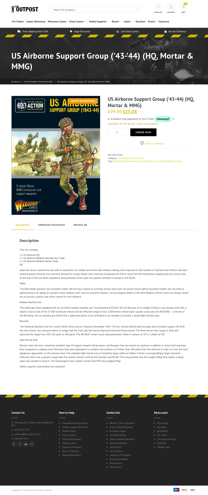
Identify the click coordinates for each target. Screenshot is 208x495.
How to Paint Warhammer (121, 427)
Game (127, 21)
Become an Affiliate (119, 459)
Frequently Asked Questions (75, 423)
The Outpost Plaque (166, 439)
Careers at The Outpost (120, 455)
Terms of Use (116, 467)
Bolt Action (118, 161)
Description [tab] (22, 224)
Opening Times (21, 438)
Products (15, 81)
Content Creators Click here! (75, 427)
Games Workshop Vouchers (122, 439)
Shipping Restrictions (71, 455)
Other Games (76, 21)
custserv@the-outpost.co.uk (28, 434)
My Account (162, 423)
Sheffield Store (69, 431)
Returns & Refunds (70, 451)
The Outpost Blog (118, 435)
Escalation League (118, 431)
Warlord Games (175, 161)
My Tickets (162, 435)
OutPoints (161, 443)
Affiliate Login (163, 447)
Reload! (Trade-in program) (122, 423)
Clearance (163, 21)
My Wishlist (162, 431)
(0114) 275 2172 (21, 429)
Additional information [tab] (51, 224)
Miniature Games (57, 21)
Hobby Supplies (97, 21)
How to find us (116, 451)
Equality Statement (118, 443)
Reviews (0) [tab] (80, 224)
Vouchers (140, 21)
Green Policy (115, 447)
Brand (115, 21)
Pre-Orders (18, 21)
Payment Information (71, 447)
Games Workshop (35, 21)
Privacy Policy (116, 463)
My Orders (161, 427)
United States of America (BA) (38, 81)
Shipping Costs (69, 443)
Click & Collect (69, 435)
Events (152, 21)
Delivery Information (71, 439)
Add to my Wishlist (154, 143)
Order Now (143, 132)
